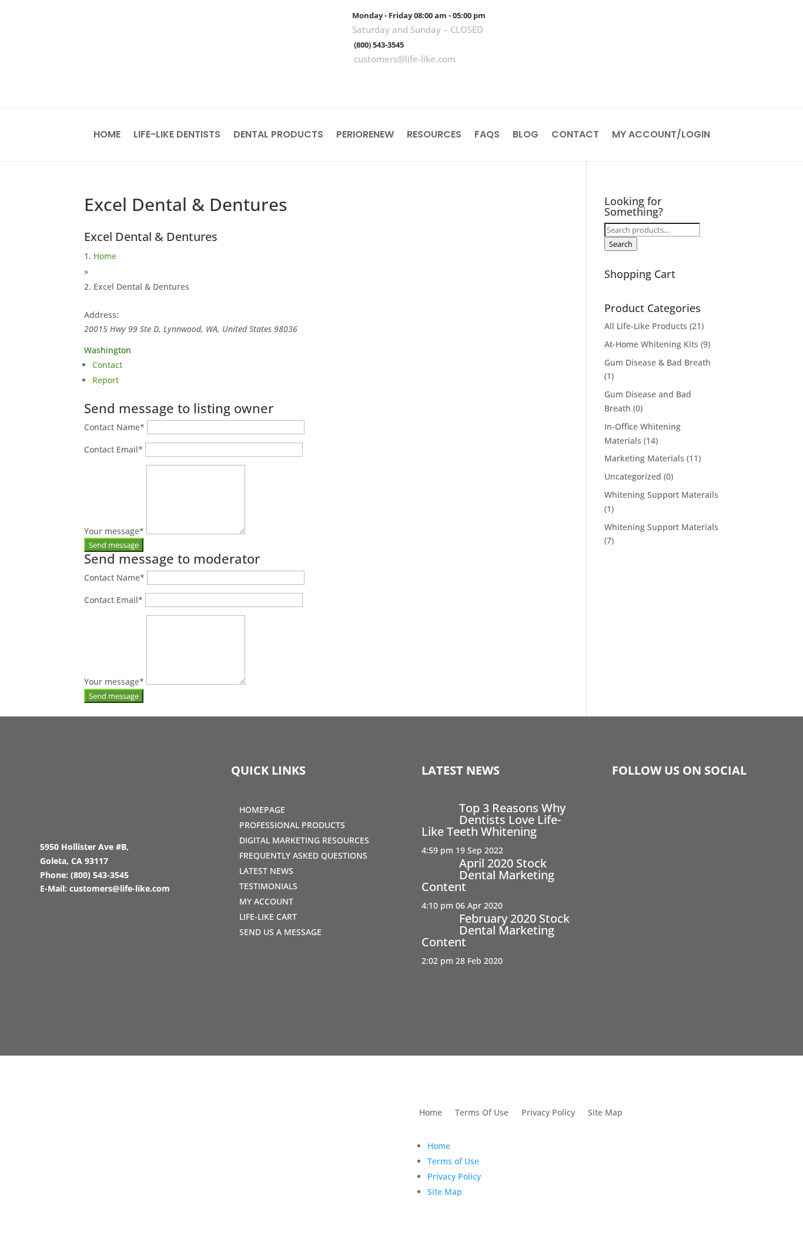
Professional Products (292, 824)
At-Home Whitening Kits (651, 344)
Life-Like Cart (268, 916)
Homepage (262, 809)
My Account (266, 901)
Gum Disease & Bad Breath (657, 362)
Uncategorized (632, 476)
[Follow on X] (736, 82)
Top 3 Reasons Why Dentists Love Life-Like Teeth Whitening (493, 819)
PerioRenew (365, 135)
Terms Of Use (481, 1113)
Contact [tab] (107, 364)
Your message (114, 531)
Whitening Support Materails (661, 494)
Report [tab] (105, 380)
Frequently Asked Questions (303, 855)
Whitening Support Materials (661, 526)
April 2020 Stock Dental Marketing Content (487, 875)
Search (621, 244)
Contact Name (114, 427)
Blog (525, 135)
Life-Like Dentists (176, 135)
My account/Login (661, 135)
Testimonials (268, 886)
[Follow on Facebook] (702, 82)
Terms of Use (453, 1161)
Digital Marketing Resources (304, 840)
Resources (434, 135)
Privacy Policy (548, 1113)
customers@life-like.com (405, 59)
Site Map (605, 1113)
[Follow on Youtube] (770, 82)
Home (107, 135)
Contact (575, 135)
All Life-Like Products (645, 325)
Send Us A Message (280, 931)
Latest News (266, 870)
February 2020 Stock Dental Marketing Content (495, 930)
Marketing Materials (644, 458)
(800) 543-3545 (379, 44)
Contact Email (113, 449)
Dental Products (278, 135)
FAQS (487, 135)
